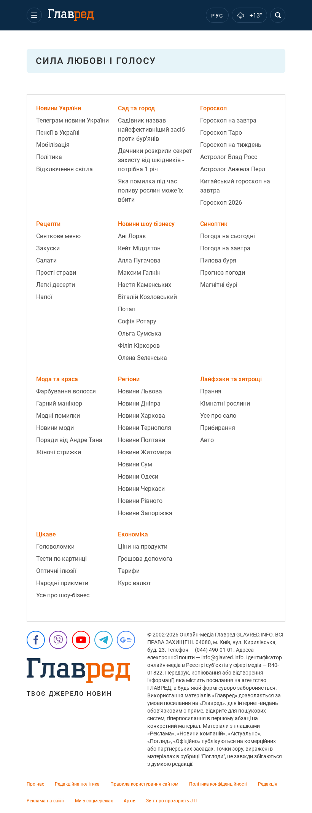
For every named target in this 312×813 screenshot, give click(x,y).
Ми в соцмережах (94, 800)
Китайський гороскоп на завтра (235, 186)
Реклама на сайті (45, 800)
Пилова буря (218, 260)
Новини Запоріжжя (145, 513)
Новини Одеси (138, 476)
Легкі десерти (55, 284)
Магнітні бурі (218, 284)
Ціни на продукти (142, 546)
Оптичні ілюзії (56, 570)
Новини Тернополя (144, 427)
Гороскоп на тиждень (230, 144)
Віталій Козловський (147, 297)
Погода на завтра (225, 248)
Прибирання (217, 427)
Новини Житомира (144, 452)
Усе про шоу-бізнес (62, 595)
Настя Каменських (144, 284)
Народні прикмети (62, 583)
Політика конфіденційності (218, 784)
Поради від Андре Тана (69, 440)
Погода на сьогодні (227, 236)
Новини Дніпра (139, 403)
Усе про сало (218, 415)
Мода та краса (57, 379)
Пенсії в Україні (58, 132)
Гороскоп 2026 (221, 202)
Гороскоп (213, 108)
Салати (46, 260)
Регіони (129, 379)
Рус (217, 16)
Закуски (48, 248)
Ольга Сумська (139, 333)
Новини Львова (140, 391)
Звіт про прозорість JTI (171, 800)
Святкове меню (58, 236)
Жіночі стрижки (58, 452)
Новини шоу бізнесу (146, 224)
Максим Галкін (139, 272)
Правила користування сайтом (144, 784)
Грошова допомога (145, 558)
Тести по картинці (61, 558)
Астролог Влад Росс (228, 157)
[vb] (58, 640)
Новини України (58, 108)
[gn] (126, 640)
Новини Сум (135, 464)
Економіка (133, 534)
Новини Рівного (140, 500)
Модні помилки (58, 415)
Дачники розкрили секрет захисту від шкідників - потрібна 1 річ (155, 160)
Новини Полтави (141, 440)
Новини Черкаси (141, 488)
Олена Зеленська (142, 357)
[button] (34, 15)
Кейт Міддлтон (139, 248)
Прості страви (56, 272)
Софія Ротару (137, 321)
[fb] (36, 640)
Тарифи (129, 570)
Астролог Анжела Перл (232, 169)
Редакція (267, 784)
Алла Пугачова (139, 260)
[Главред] (71, 15)
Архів (129, 800)
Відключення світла (64, 169)
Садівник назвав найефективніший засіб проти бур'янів (151, 129)
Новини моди (55, 427)
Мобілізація (53, 144)
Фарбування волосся (66, 391)
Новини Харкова (141, 415)
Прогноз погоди (222, 272)
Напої (44, 297)
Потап (126, 309)
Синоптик (214, 224)
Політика (49, 157)
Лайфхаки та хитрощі (231, 379)
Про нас (35, 784)
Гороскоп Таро (221, 132)
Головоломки (55, 546)
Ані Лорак (132, 236)
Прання (210, 391)
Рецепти (48, 224)
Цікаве (46, 534)
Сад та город (136, 108)
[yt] (81, 640)
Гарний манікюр (59, 403)
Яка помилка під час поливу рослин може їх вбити (150, 190)
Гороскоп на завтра (228, 120)
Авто (207, 440)
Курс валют (134, 583)
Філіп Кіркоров (139, 345)
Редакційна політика (77, 784)
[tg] (103, 640)
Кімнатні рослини (225, 403)
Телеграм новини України (72, 120)
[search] (277, 15)
